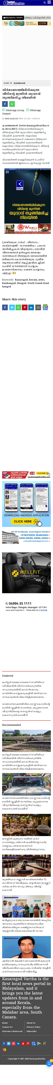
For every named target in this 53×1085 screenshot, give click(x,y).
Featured (7, 676)
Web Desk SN (11, 119)
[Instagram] (14, 1044)
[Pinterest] (28, 1044)
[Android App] (39, 1043)
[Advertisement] (26, 53)
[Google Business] (33, 1043)
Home (6, 83)
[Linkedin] (19, 1044)
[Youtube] (23, 1044)
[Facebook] (4, 1044)
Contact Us (7, 1027)
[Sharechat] (4, 1049)
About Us (31, 1023)
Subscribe (31, 1031)
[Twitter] (9, 1044)
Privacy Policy (33, 1027)
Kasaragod (19, 83)
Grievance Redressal (12, 1031)
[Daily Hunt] (44, 1043)
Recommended (11, 725)
